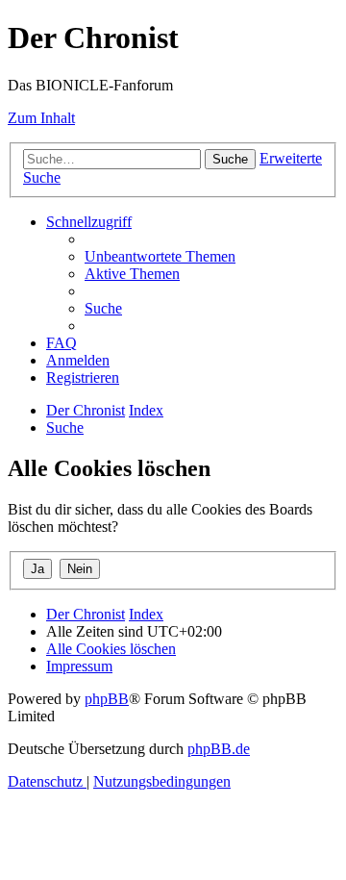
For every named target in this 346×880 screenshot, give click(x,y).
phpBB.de (218, 749)
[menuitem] (160, 256)
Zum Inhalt (41, 118)
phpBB (107, 699)
